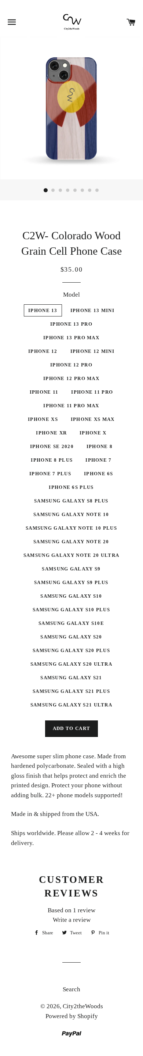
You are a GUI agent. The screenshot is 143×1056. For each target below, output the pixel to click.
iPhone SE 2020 (52, 446)
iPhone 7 (98, 460)
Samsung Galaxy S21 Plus (71, 691)
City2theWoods (83, 1006)
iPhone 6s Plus (71, 487)
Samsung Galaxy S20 (71, 637)
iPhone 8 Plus (52, 460)
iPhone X (93, 433)
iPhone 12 (43, 351)
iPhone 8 (100, 446)
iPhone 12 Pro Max (71, 378)
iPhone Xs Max (93, 419)
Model (71, 294)
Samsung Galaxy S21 (71, 677)
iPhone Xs (43, 419)
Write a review (72, 919)
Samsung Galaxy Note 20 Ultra (71, 555)
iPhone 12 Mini (92, 351)
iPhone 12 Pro (71, 365)
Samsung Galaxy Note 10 (71, 514)
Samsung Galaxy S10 (71, 596)
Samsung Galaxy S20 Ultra (71, 664)
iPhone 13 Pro (71, 324)
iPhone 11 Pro (92, 392)
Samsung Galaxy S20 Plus (71, 650)
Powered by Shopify (71, 1016)
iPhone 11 (44, 392)
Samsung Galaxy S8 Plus (71, 501)
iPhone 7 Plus (50, 473)
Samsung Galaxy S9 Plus (71, 582)
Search (71, 989)
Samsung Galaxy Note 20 (71, 541)
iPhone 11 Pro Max (71, 405)
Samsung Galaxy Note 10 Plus (71, 528)
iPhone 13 (43, 310)
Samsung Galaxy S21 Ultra (71, 705)
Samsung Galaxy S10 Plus (71, 609)
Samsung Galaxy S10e (71, 623)
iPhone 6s (98, 473)
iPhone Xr (51, 433)
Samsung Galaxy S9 (71, 569)
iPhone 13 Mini (92, 310)
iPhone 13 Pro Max (71, 337)
